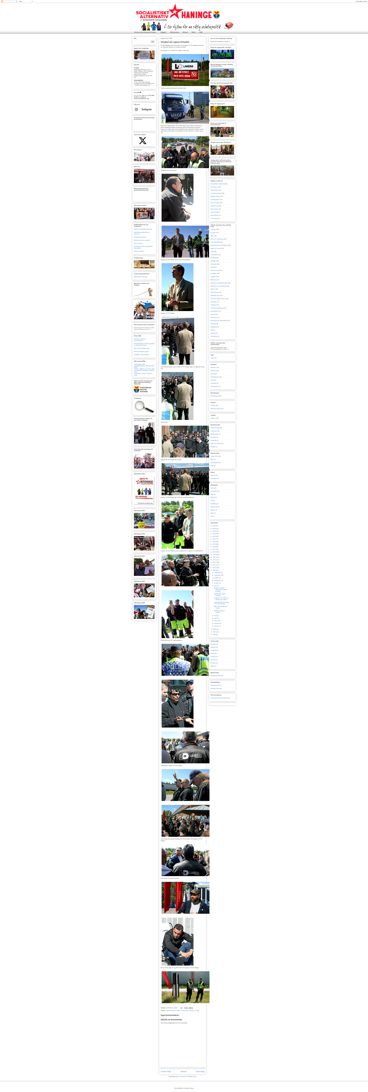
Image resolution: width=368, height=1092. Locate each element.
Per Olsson (214, 187)
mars (216, 620)
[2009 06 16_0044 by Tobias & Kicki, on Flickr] (185, 124)
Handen (213, 405)
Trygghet (163, 32)
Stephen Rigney (215, 196)
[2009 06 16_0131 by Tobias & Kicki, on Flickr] (177, 728)
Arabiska (213, 647)
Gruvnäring (214, 336)
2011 (214, 565)
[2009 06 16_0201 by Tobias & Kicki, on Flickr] (185, 914)
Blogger (192, 1088)
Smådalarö (214, 478)
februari (216, 623)
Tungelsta (213, 431)
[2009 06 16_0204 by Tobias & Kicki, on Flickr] (177, 966)
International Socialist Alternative (220, 698)
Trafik (212, 267)
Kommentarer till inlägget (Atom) (187, 1076)
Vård (212, 251)
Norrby (213, 374)
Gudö (212, 380)
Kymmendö (214, 507)
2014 (214, 557)
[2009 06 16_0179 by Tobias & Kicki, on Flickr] (185, 837)
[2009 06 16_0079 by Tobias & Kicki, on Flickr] (185, 458)
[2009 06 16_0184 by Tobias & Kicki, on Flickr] (185, 876)
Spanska (213, 644)
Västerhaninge (215, 428)
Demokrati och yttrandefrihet (219, 320)
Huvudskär (214, 491)
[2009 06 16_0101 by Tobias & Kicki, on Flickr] (177, 549)
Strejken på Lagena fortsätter (220, 594)
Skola (193, 32)
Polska (213, 653)
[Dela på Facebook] (190, 1008)
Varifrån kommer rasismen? (142, 240)
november (217, 575)
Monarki (213, 333)
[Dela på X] (188, 1008)
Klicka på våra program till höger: (145, 32)
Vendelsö (213, 367)
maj (215, 615)
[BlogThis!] (187, 1008)
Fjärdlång (213, 503)
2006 (214, 634)
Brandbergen (215, 396)
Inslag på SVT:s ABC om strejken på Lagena (221, 598)
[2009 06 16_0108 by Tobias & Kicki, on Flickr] (185, 586)
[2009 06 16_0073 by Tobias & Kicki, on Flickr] (178, 365)
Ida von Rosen (215, 202)
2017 (214, 549)
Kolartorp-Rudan (216, 408)
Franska (213, 660)
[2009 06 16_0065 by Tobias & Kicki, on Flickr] (177, 311)
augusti (216, 583)
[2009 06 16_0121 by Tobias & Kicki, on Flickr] (185, 676)
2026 (214, 526)
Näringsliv (213, 302)
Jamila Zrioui (214, 206)
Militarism (213, 280)
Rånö (212, 513)
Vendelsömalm (215, 377)
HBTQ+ (213, 289)
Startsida (184, 1071)
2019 (214, 544)
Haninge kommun (216, 685)
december (217, 572)
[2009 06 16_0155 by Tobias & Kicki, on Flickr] (185, 801)
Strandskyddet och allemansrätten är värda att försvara (144, 344)
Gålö (212, 465)
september (217, 580)
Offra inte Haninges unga (141, 348)
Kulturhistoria (215, 292)
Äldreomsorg (174, 32)
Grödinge (213, 440)
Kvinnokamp (214, 254)
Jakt (212, 330)
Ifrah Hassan (214, 209)
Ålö (211, 516)
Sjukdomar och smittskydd (218, 286)
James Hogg (214, 212)
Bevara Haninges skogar (141, 351)
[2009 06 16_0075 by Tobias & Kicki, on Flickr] (177, 420)
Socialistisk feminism (140, 237)
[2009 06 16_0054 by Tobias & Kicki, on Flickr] (185, 168)
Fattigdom (214, 273)
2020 (214, 541)
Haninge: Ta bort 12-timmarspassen (140, 339)
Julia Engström (215, 199)
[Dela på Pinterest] (192, 1008)
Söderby (213, 370)
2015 (214, 554)
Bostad (185, 32)
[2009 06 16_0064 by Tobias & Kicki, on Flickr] (185, 258)
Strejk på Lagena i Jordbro (219, 611)
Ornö (212, 488)
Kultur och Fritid (215, 248)
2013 (214, 560)
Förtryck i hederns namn (218, 298)
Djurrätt (213, 314)
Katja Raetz (214, 190)
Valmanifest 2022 (140, 364)
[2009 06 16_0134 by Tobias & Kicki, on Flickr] (185, 763)
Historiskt (213, 323)
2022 (214, 536)
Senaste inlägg (166, 1071)
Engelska (213, 650)
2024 (214, 531)
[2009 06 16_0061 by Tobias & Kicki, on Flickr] (177, 222)
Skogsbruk (214, 327)
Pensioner (214, 317)
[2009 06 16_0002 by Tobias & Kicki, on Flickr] (185, 86)
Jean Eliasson (215, 215)
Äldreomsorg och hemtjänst (219, 245)
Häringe (213, 446)
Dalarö (213, 475)
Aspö (212, 494)
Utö (212, 500)
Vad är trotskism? (139, 251)
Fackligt (197, 1010)
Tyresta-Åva (214, 456)
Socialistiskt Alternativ (217, 675)
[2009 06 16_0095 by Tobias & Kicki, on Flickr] (185, 495)
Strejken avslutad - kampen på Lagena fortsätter (220, 589)
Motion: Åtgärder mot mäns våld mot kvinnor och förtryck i (144, 370)
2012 (214, 562)
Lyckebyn (213, 383)
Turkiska (213, 656)
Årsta (212, 459)
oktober (216, 578)
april (215, 618)
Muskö (213, 497)
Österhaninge (215, 462)
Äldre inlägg (200, 1071)
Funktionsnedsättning (217, 308)
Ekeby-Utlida (214, 434)
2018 (214, 547)
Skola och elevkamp (217, 239)
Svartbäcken (214, 386)
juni (215, 585)
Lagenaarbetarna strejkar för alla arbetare (221, 603)
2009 (214, 570)
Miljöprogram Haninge (140, 276)
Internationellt (215, 242)
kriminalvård (214, 311)
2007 (214, 632)
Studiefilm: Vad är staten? (141, 354)
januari (216, 626)
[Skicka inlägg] (181, 1008)
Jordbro (213, 418)
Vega (212, 358)
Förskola (213, 257)
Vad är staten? (138, 243)
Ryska (212, 666)
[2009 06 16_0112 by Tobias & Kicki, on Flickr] (177, 638)
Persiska (213, 663)
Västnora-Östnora (216, 443)
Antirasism (214, 264)
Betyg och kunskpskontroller (219, 283)
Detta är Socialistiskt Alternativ (143, 229)
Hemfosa (213, 437)
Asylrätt (213, 232)
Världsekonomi (215, 295)
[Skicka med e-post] (185, 1008)
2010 (214, 567)
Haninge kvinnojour (216, 688)
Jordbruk (213, 305)
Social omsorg (215, 270)
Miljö (201, 32)
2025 (214, 528)
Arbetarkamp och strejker (173, 1010)
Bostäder (213, 261)
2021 (214, 539)
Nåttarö (213, 510)
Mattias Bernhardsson (217, 184)
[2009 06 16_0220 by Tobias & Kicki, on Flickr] (185, 1003)
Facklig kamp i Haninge (187, 1010)
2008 (214, 629)
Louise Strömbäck (216, 193)
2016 (214, 552)
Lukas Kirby (214, 218)
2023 (214, 533)
